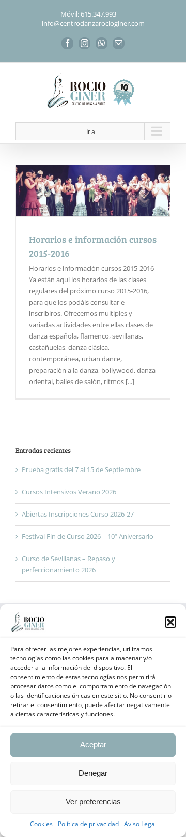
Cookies (41, 823)
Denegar (93, 773)
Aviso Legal (140, 823)
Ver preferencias (93, 801)
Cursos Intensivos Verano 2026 (69, 491)
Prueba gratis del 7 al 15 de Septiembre (81, 469)
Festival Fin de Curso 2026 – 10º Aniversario (87, 536)
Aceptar (93, 744)
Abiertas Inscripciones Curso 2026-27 (78, 514)
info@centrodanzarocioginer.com (93, 23)
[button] (170, 622)
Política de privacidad (88, 823)
